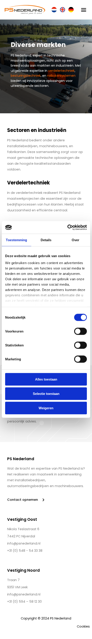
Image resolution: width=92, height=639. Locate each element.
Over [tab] (75, 240)
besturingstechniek (26, 75)
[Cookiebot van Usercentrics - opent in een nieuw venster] (67, 227)
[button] (83, 10)
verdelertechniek (61, 70)
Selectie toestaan (46, 393)
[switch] (80, 331)
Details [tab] (46, 240)
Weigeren (46, 408)
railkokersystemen (61, 75)
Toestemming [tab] (16, 240)
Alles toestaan (46, 379)
